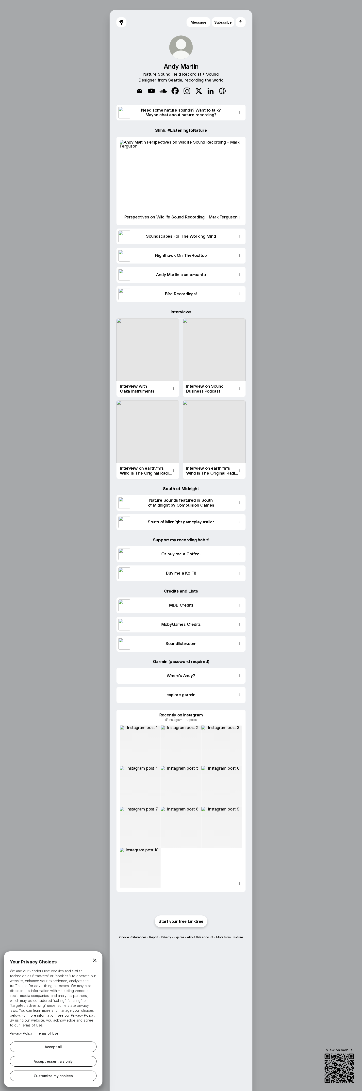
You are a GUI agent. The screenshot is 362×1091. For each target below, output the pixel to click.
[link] (140, 91)
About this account (200, 937)
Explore (179, 937)
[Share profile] (241, 22)
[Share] (240, 113)
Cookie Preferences (132, 937)
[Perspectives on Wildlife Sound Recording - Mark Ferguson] (181, 173)
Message (198, 22)
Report (153, 937)
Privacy (166, 937)
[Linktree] (121, 22)
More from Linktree (229, 937)
